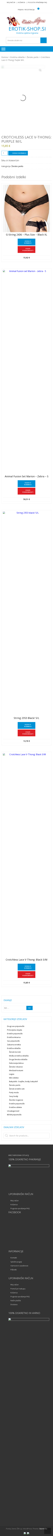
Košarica (21, 2)
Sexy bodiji (13, 1096)
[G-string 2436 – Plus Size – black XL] (26, 208)
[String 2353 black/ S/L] (26, 614)
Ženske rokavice (16, 1067)
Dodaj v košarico (19, 153)
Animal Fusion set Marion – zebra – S (26, 476)
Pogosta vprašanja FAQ (37, 2)
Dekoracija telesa (16, 1063)
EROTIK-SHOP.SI (27, 29)
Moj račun (11, 2)
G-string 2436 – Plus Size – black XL (26, 234)
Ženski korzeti (15, 1052)
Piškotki (13, 1269)
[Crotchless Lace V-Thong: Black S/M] (26, 855)
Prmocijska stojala (14, 1030)
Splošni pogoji (16, 1262)
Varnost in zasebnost (19, 1265)
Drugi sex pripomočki (15, 1026)
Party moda (14, 1092)
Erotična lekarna (14, 1037)
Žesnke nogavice (16, 1100)
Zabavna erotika (14, 1044)
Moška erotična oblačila (19, 1056)
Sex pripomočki (13, 1041)
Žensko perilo (33, 57)
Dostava (13, 1304)
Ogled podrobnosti (27, 249)
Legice (11, 1074)
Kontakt (13, 1257)
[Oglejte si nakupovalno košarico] (36, 9)
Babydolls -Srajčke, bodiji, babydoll (23, 1081)
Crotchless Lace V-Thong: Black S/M (26, 959)
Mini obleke (14, 1078)
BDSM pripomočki (14, 1114)
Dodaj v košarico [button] (28, 242)
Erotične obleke (15, 1107)
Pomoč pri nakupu (17, 1288)
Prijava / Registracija (26, 10)
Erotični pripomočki (15, 1033)
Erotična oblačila (17, 57)
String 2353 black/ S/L (26, 718)
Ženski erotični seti (16, 1089)
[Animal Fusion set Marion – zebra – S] (26, 372)
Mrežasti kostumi (16, 1070)
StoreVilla (43, 1528)
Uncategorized (13, 1111)
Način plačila (15, 1300)
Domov (4, 57)
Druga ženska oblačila (18, 1059)
